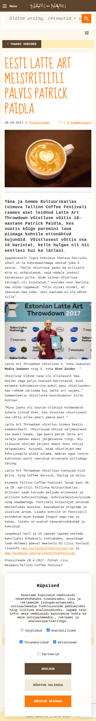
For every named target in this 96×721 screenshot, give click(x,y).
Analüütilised (63, 630)
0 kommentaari (79, 122)
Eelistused (67, 642)
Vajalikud (33, 630)
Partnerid (50, 654)
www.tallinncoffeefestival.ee (47, 548)
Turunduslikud (36, 642)
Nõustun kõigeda (48, 701)
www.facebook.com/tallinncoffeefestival (40, 553)
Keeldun (48, 669)
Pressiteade (39, 122)
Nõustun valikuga (48, 685)
